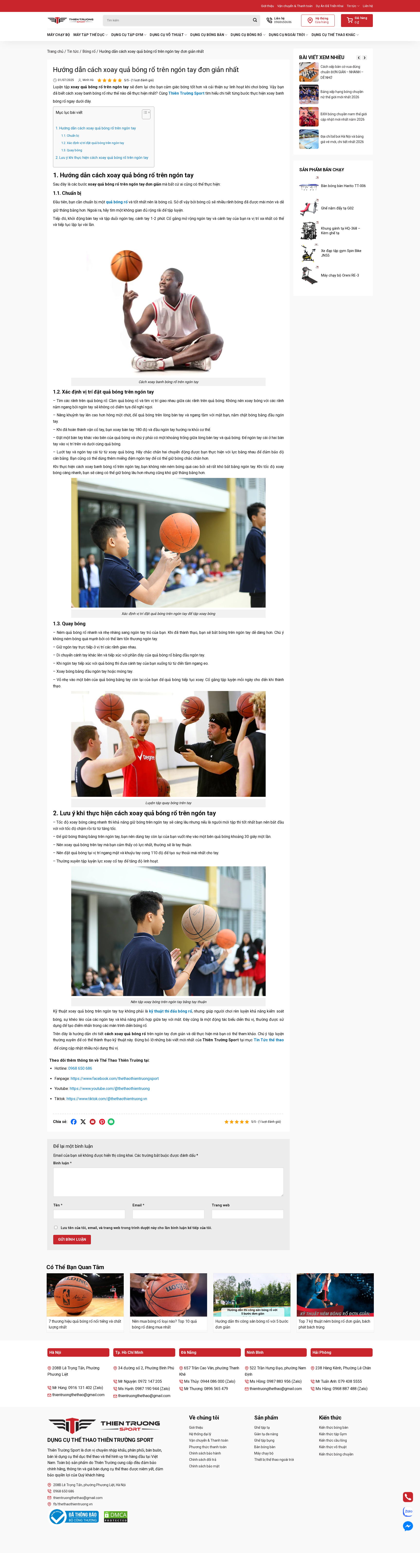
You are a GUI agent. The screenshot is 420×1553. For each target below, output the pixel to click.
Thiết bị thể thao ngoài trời (274, 1460)
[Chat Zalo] (403, 1511)
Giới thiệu (267, 6)
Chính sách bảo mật (204, 1466)
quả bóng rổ (117, 202)
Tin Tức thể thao (269, 1040)
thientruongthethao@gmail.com (78, 1498)
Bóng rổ (89, 51)
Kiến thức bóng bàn (333, 1427)
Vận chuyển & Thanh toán (295, 6)
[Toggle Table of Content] (143, 115)
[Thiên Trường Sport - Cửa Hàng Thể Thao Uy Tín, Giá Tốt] (71, 20)
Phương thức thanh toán (208, 1447)
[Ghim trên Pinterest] (102, 1122)
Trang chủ (55, 51)
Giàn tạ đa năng (266, 1434)
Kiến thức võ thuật (333, 1447)
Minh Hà (88, 80)
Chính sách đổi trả (202, 1460)
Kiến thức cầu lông (333, 1440)
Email (138, 1205)
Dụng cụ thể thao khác (334, 35)
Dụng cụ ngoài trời (287, 35)
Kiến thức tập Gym (333, 1434)
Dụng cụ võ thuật (167, 35)
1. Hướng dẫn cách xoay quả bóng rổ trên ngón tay (96, 128)
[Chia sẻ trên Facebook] (74, 1122)
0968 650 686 (80, 1068)
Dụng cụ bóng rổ (246, 35)
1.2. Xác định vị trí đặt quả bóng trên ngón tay (93, 143)
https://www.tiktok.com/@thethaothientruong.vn (107, 1098)
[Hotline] (403, 1497)
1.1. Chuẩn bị (70, 135)
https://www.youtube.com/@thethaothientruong (110, 1088)
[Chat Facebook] (403, 1526)
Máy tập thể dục (89, 35)
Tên (57, 1205)
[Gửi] (255, 21)
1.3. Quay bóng (72, 150)
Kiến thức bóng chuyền (336, 1454)
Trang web (221, 1205)
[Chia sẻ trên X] (83, 1122)
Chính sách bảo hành (205, 1453)
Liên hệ (368, 6)
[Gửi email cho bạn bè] (93, 1122)
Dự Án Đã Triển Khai (329, 6)
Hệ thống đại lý (200, 1434)
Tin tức (351, 6)
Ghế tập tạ (262, 1427)
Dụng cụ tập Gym (127, 35)
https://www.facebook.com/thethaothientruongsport (115, 1078)
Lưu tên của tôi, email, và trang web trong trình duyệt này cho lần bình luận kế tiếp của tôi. (136, 1228)
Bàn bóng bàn (264, 1447)
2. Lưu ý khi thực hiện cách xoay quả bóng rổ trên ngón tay (102, 158)
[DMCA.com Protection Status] (116, 1517)
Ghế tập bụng (264, 1440)
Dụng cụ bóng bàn (207, 35)
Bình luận (62, 1163)
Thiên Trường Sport (186, 93)
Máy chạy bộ (58, 35)
